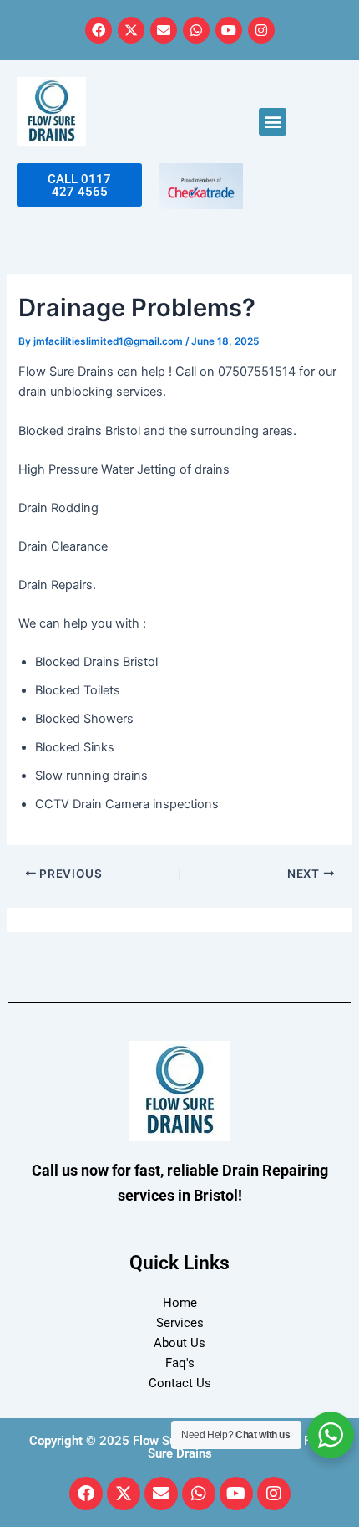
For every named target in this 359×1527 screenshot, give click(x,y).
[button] (272, 122)
